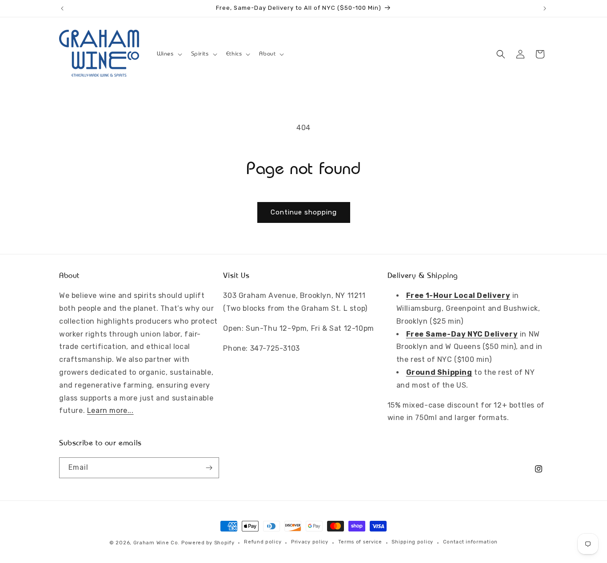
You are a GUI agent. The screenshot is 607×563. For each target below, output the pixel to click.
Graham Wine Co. (156, 543)
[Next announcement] (545, 8)
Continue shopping (304, 212)
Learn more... (110, 410)
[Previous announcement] (62, 8)
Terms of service (360, 542)
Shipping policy (412, 542)
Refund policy (262, 542)
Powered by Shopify (208, 543)
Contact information (470, 542)
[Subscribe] (209, 467)
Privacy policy (309, 542)
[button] (169, 53)
